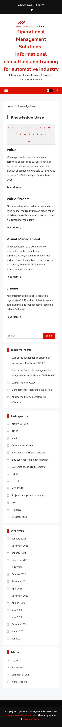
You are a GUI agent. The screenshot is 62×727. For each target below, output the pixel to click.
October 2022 (19, 574)
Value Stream (18, 198)
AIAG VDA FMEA (20, 424)
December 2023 (20, 560)
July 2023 (17, 567)
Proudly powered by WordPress (20, 715)
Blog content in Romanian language (30, 459)
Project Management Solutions (28, 495)
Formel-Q (16, 481)
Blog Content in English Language (29, 452)
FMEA (15, 474)
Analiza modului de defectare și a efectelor (29, 400)
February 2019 (19, 624)
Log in (15, 660)
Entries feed (18, 667)
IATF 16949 (17, 488)
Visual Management (23, 239)
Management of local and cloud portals (32, 389)
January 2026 (19, 538)
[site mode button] (49, 90)
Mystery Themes (32, 719)
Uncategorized (19, 517)
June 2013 (17, 638)
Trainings (16, 509)
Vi (33, 141)
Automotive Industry (22, 445)
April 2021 (17, 588)
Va (29, 141)
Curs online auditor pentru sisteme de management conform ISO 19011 (31, 360)
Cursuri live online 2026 (24, 382)
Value (11, 149)
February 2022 (19, 581)
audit (14, 438)
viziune (12, 288)
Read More (13, 187)
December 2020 (20, 595)
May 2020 (17, 610)
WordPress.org (19, 681)
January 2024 (19, 553)
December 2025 (20, 545)
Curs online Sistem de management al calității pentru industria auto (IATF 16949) (33, 373)
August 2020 (18, 603)
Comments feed (20, 674)
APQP (15, 431)
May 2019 (17, 617)
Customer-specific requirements (28, 467)
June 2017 (17, 631)
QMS (14, 502)
